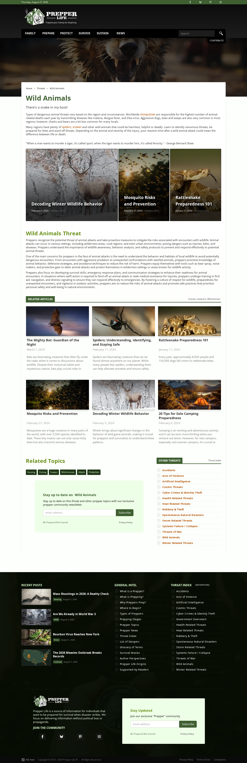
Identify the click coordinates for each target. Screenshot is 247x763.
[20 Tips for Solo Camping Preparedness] (189, 415)
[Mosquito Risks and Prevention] (57, 415)
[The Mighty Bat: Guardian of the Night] (57, 341)
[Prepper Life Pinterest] (80, 736)
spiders (66, 127)
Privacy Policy (126, 522)
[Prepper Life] (51, 702)
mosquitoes (147, 114)
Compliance (220, 759)
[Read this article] (36, 597)
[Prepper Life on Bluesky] (200, 2)
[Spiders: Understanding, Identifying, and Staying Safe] (123, 341)
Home (29, 88)
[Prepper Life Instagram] (99, 736)
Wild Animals (57, 88)
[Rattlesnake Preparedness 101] (189, 341)
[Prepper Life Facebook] (42, 736)
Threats (41, 88)
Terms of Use (203, 759)
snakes (77, 127)
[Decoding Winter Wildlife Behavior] (123, 415)
